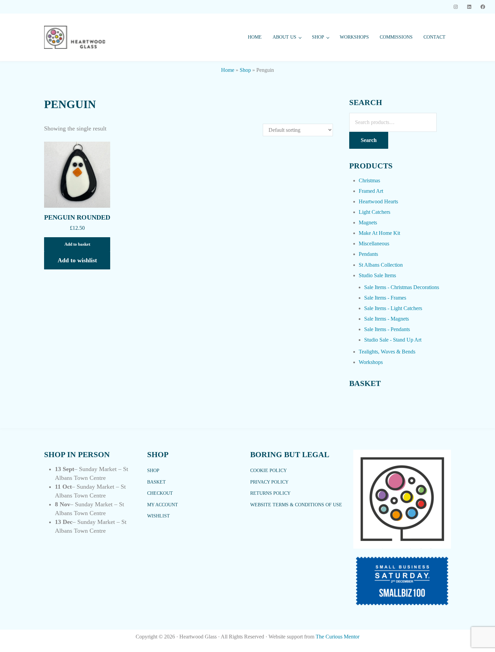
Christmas (369, 180)
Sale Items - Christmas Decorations (401, 287)
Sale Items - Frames (385, 298)
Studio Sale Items (377, 275)
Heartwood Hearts (378, 201)
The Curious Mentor (337, 636)
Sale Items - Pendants (387, 329)
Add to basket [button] (77, 244)
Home (227, 70)
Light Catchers (374, 212)
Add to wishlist (77, 260)
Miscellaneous (374, 243)
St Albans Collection (381, 265)
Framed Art (371, 191)
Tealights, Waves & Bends (387, 351)
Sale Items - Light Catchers (393, 308)
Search (369, 140)
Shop (245, 70)
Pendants (368, 254)
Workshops (371, 362)
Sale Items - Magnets (386, 319)
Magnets (368, 222)
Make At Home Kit (379, 233)
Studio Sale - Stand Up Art (392, 340)
